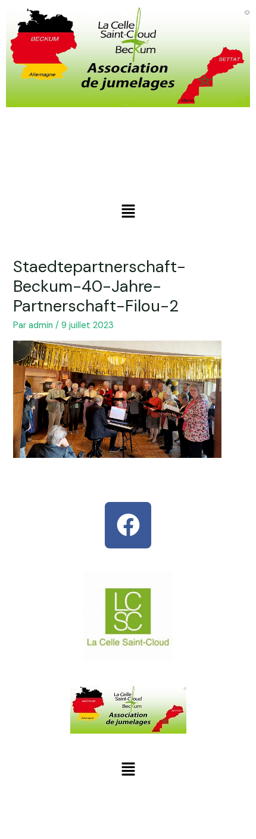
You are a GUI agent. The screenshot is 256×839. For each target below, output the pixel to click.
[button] (128, 212)
